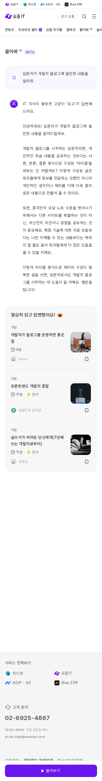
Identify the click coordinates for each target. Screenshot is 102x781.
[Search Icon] (84, 16)
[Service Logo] (15, 16)
